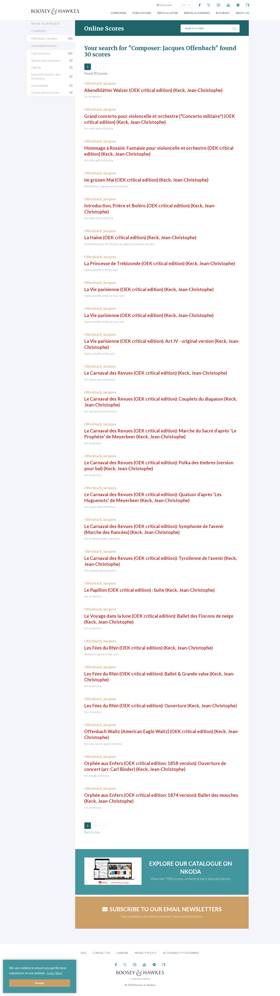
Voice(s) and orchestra (45, 60)
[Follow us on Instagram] (218, 5)
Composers (118, 13)
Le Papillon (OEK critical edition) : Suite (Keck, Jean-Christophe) (149, 590)
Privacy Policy (145, 952)
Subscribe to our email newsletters (166, 909)
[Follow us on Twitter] (208, 5)
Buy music (223, 13)
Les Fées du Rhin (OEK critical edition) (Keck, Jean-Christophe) (148, 648)
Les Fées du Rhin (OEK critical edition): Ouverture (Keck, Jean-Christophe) (160, 705)
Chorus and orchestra (45, 92)
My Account (165, 5)
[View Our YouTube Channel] (228, 5)
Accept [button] (39, 983)
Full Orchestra (40, 53)
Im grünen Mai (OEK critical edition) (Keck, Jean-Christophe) (146, 180)
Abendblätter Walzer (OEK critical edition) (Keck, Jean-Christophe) (153, 90)
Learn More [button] (54, 973)
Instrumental (39, 85)
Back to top (92, 832)
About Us (242, 13)
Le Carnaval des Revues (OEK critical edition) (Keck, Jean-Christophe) (155, 373)
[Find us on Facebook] (200, 5)
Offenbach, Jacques (44, 38)
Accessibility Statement (181, 952)
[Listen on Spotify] (238, 5)
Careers (122, 952)
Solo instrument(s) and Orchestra (45, 76)
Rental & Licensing (197, 13)
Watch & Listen (167, 13)
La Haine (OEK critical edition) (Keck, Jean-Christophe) (140, 237)
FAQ (83, 952)
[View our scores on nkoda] (247, 5)
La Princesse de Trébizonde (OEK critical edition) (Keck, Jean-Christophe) (159, 263)
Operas (36, 67)
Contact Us (101, 952)
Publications (142, 13)
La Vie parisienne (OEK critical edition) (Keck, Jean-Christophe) (149, 289)
